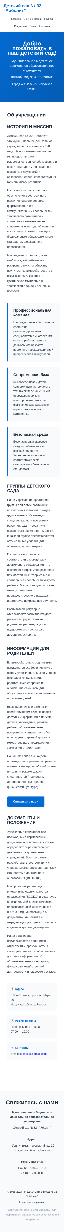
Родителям (20, 26)
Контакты (44, 26)
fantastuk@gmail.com (33, 1053)
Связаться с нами (25, 801)
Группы (48, 18)
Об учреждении (32, 18)
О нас (33, 26)
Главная (16, 18)
